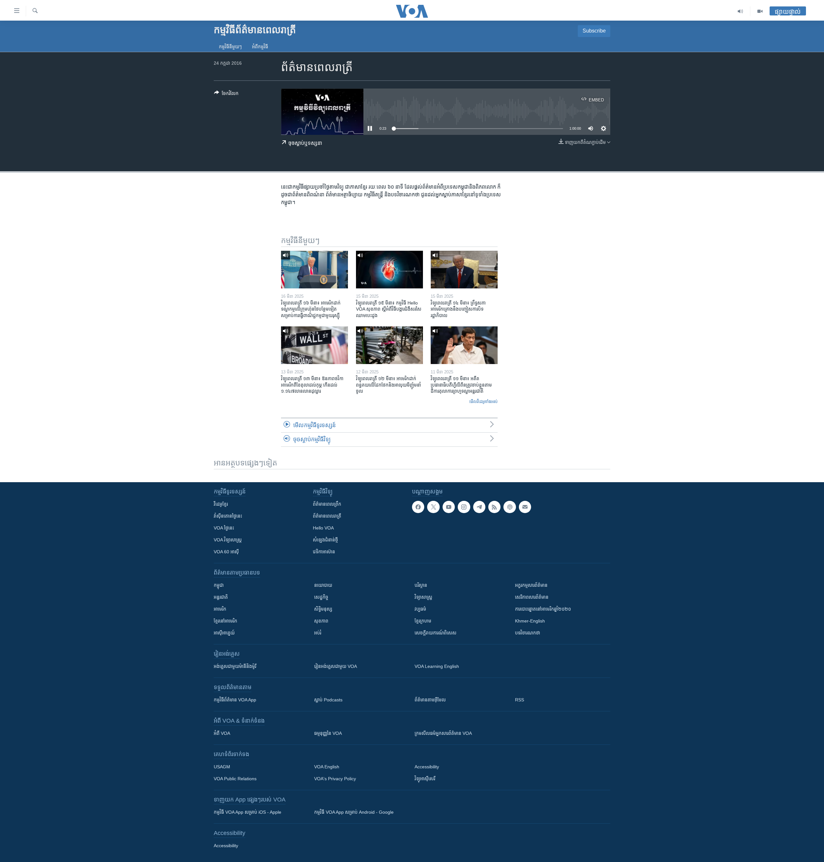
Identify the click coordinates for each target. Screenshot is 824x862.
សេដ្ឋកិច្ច (321, 597)
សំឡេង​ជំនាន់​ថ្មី (325, 539)
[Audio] (740, 11)
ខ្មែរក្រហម (423, 620)
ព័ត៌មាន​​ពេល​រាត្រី (327, 516)
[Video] (760, 11)
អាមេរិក (220, 609)
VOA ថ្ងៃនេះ (224, 527)
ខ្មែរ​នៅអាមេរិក (225, 620)
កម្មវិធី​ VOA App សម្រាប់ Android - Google (354, 812)
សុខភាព (321, 620)
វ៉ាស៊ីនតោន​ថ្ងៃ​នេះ (228, 516)
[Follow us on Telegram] (479, 507)
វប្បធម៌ (420, 609)
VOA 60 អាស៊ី (226, 551)
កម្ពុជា (219, 585)
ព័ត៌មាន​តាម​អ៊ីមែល (430, 699)
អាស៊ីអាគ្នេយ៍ (224, 632)
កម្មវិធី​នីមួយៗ (230, 46)
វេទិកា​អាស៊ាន (324, 551)
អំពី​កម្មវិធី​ (260, 46)
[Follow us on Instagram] (464, 507)
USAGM (222, 766)
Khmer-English (530, 620)
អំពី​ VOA (222, 733)
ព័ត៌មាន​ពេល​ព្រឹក (327, 504)
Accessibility (427, 766)
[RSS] (494, 507)
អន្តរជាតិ (221, 597)
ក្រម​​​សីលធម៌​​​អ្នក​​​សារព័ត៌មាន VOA (443, 733)
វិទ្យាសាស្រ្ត (423, 597)
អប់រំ (317, 632)
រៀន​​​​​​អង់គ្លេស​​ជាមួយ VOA (335, 666)
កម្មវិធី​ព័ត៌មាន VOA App (235, 699)
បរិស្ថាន (421, 585)
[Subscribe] (525, 507)
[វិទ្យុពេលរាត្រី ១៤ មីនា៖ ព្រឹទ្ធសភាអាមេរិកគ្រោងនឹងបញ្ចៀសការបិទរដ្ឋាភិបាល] (464, 269)
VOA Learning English (437, 666)
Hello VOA (323, 527)
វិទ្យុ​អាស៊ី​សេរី (425, 778)
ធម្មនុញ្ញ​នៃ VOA (328, 733)
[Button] (226, 94)
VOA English (326, 766)
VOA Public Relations (235, 778)
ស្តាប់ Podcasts (328, 699)
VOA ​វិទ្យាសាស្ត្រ (228, 539)
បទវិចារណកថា (527, 632)
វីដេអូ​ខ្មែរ (221, 504)
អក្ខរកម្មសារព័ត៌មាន (531, 585)
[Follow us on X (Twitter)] (433, 507)
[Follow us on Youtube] (449, 507)
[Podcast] (509, 507)
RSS (519, 699)
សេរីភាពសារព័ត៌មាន (531, 597)
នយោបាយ (323, 585)
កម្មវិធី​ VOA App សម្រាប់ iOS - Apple (247, 812)
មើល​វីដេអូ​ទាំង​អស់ (483, 401)
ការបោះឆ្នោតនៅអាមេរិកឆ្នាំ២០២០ (543, 609)
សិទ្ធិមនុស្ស (323, 609)
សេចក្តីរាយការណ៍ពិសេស (435, 632)
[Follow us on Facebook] (418, 507)
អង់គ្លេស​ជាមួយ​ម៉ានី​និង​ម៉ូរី (235, 666)
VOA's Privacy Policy (335, 778)
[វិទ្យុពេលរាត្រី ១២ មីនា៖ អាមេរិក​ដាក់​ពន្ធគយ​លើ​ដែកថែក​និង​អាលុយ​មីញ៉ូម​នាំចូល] (389, 345)
